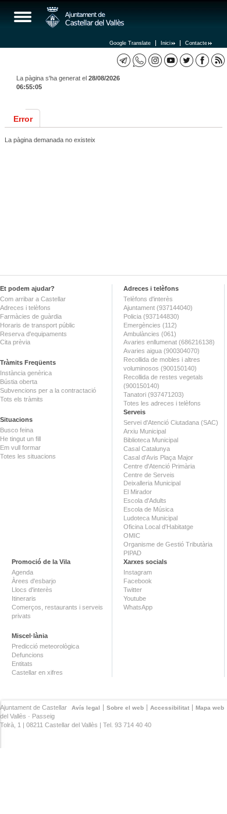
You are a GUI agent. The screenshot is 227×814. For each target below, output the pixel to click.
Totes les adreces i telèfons (162, 403)
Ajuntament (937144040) (158, 307)
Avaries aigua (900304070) (161, 350)
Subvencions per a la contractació (48, 390)
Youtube (134, 598)
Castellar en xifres (37, 672)
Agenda (22, 572)
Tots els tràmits (21, 399)
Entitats (22, 663)
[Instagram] (155, 60)
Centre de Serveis (149, 474)
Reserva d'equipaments (33, 333)
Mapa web (210, 707)
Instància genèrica (26, 372)
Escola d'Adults (144, 500)
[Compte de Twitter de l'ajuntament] (186, 60)
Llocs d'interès (32, 589)
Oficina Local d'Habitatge (158, 526)
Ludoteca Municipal (150, 518)
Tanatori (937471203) (153, 394)
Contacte (196, 43)
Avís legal (86, 707)
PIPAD (132, 552)
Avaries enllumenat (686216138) (169, 342)
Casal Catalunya (146, 448)
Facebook (137, 580)
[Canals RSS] (218, 60)
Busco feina (16, 430)
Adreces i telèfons (25, 307)
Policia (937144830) (151, 316)
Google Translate (130, 43)
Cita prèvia (15, 342)
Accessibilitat (169, 707)
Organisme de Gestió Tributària (167, 544)
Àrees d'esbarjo (34, 580)
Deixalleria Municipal (151, 483)
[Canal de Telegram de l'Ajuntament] (123, 60)
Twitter (132, 589)
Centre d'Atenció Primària (159, 466)
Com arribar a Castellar (33, 298)
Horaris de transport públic (37, 325)
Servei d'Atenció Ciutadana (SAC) (170, 422)
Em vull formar (20, 447)
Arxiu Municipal (144, 431)
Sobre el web (125, 707)
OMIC (131, 535)
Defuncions (28, 654)
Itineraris (24, 598)
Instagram (137, 572)
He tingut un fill (20, 438)
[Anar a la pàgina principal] (84, 17)
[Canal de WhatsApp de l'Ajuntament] (139, 60)
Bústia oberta (18, 381)
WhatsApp (137, 607)
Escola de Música (148, 509)
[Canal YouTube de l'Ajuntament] (171, 60)
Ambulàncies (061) (149, 333)
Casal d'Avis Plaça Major (158, 457)
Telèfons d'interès (148, 298)
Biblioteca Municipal (150, 439)
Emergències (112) (150, 325)
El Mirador (137, 491)
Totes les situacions (28, 456)
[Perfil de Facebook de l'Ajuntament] (202, 60)
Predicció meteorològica (45, 646)
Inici (166, 43)
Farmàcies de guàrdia (31, 316)
